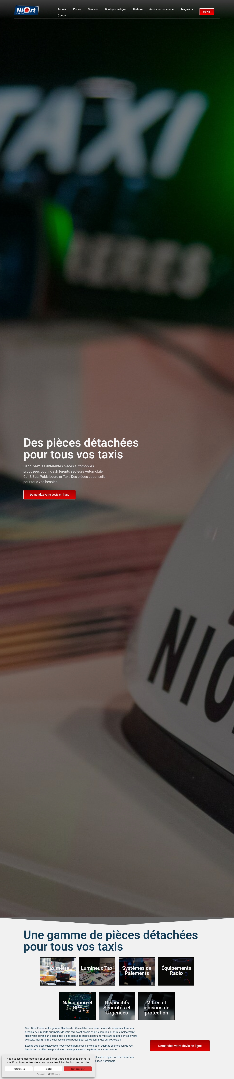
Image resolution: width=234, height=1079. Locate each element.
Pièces (77, 9)
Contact (62, 15)
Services (93, 9)
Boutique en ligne (115, 9)
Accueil (62, 9)
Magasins (187, 9)
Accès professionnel (161, 9)
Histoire (138, 9)
